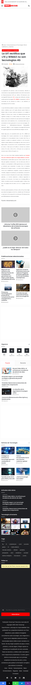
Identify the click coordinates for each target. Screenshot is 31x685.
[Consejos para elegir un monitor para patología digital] (5, 526)
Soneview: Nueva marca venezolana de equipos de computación (14, 384)
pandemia (22, 550)
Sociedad (25, 671)
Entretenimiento (7, 671)
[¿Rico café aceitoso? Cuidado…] (5, 520)
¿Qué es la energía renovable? (22, 478)
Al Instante (15, 673)
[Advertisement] (15, 25)
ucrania (24, 555)
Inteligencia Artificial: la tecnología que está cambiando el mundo (7, 459)
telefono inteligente (7, 555)
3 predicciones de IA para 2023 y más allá (8, 478)
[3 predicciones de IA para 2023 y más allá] (8, 471)
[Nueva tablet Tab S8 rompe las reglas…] (25, 532)
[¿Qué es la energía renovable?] (23, 471)
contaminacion (12, 544)
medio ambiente (15, 547)
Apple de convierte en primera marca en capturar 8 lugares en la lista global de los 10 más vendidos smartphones (22, 274)
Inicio (4, 45)
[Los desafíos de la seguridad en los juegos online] (6, 391)
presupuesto (5, 552)
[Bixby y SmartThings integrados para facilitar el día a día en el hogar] (15, 526)
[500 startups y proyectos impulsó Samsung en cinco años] (15, 532)
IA (8, 547)
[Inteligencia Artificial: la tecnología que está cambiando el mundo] (8, 450)
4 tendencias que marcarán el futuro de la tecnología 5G (22, 294)
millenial (15, 550)
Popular (7, 363)
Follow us (4, 560)
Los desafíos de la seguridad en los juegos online (20, 391)
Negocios (15, 671)
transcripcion (17, 555)
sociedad (26, 552)
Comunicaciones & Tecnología (15, 45)
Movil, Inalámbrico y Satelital (10, 50)
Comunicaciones (18, 668)
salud (12, 552)
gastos (3, 547)
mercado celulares (6, 550)
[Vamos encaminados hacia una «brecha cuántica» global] (23, 450)
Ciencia (10, 668)
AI (6, 544)
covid (20, 544)
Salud (20, 671)
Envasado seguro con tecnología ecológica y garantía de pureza (12, 377)
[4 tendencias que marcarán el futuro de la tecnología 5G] (23, 287)
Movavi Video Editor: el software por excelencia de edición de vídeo (20, 370)
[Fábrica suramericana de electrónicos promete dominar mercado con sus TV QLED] (5, 532)
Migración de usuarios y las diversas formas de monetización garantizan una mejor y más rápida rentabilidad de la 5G (8, 274)
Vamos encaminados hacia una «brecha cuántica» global (22, 458)
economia (26, 544)
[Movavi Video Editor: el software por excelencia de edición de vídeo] (6, 371)
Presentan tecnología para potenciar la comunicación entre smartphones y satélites (7, 296)
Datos (25, 668)
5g (2, 544)
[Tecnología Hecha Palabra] (11, 6)
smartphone (18, 552)
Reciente (23, 363)
